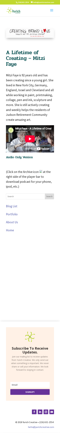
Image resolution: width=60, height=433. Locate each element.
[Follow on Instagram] (46, 412)
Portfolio (12, 214)
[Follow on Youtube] (51, 412)
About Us (12, 222)
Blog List (11, 206)
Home (10, 230)
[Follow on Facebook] (34, 412)
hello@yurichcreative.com (41, 427)
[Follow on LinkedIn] (40, 412)
